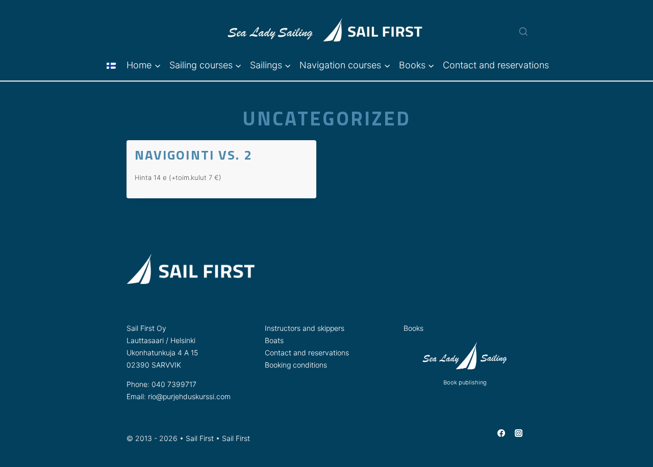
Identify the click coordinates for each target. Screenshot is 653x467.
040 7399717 (174, 384)
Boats (274, 340)
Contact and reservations (496, 65)
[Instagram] (518, 432)
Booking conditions (296, 364)
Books (413, 328)
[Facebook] (501, 432)
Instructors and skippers (304, 328)
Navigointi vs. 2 (194, 155)
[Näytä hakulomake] (518, 25)
